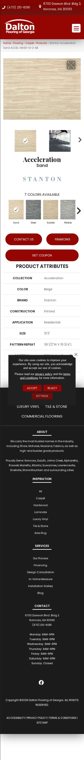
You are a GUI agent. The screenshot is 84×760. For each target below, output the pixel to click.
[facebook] (41, 683)
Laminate (40, 512)
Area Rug (40, 533)
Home (7, 43)
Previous (5, 139)
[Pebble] (67, 209)
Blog (40, 593)
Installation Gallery (40, 586)
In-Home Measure (40, 579)
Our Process (40, 558)
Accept (32, 388)
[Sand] (16, 209)
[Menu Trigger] (76, 28)
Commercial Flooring (42, 416)
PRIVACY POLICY (37, 718)
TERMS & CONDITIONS (62, 718)
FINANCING (62, 239)
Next (78, 139)
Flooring (18, 43)
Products (41, 43)
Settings (42, 396)
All (40, 491)
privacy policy (43, 374)
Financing (40, 565)
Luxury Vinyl (28, 406)
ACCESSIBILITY (15, 718)
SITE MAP (42, 722)
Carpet (29, 43)
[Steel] (33, 209)
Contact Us (24, 239)
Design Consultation (40, 572)
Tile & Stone (56, 406)
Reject (52, 388)
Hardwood (41, 505)
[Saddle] (50, 209)
